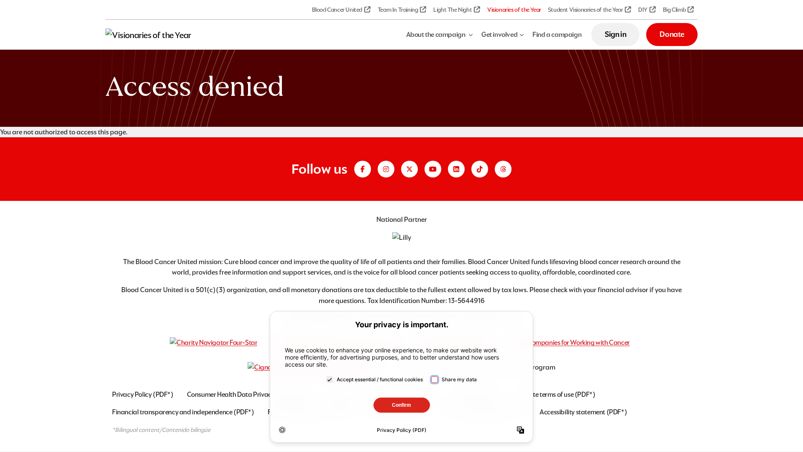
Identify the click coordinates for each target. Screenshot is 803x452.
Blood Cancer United (337, 9)
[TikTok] (479, 169)
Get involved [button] (499, 34)
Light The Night (452, 9)
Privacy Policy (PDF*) (143, 394)
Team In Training (398, 9)
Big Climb (674, 9)
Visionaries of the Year (514, 9)
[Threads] (503, 169)
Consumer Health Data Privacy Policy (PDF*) (251, 394)
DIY (642, 9)
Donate (672, 34)
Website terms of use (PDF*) (555, 394)
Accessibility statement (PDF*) (583, 412)
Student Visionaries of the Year (585, 9)
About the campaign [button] (436, 34)
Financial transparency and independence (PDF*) (183, 412)
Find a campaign (556, 34)
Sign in (615, 34)
